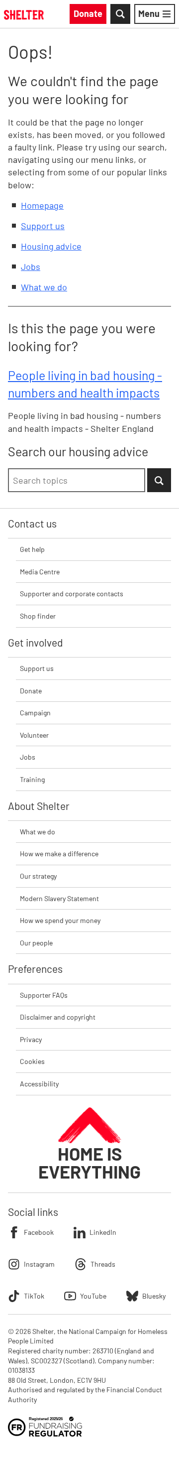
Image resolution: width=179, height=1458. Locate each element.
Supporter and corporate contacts (71, 593)
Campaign (35, 712)
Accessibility (39, 1083)
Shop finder (38, 616)
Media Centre (40, 571)
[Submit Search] (159, 480)
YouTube (93, 1296)
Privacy (31, 1039)
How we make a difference (59, 853)
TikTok (34, 1296)
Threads (102, 1264)
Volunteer (34, 735)
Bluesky (154, 1296)
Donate (31, 690)
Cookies (32, 1061)
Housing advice (51, 246)
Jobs (30, 266)
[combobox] (76, 480)
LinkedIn (103, 1232)
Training (32, 779)
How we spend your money (60, 920)
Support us (43, 225)
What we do (44, 286)
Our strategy (38, 876)
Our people (36, 942)
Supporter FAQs (44, 995)
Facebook (39, 1232)
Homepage (42, 205)
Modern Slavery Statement (59, 898)
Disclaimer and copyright (57, 1017)
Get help (32, 549)
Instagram (39, 1264)
